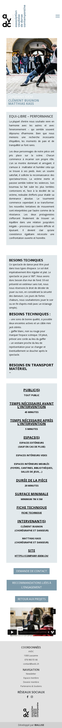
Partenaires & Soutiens (31, 686)
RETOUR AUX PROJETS (32, 599)
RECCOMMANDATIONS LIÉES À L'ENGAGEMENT (31, 585)
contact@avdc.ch (31, 663)
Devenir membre (31, 682)
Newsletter (31, 673)
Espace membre (31, 678)
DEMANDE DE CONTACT (31, 571)
